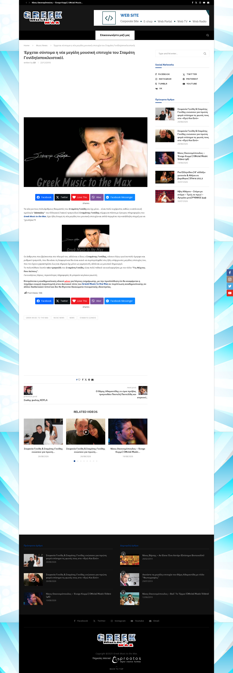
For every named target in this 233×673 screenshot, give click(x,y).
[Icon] (33, 579)
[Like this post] (79, 379)
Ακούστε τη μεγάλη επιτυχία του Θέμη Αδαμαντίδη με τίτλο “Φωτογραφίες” (173, 576)
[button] (26, 2)
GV (34, 62)
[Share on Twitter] (86, 379)
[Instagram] (200, 2)
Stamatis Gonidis (88, 318)
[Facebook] (192, 2)
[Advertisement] (85, 90)
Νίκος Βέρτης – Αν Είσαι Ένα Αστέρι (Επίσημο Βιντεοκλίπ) (173, 555)
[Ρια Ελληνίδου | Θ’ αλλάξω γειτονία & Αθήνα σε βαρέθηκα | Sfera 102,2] (164, 177)
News (72, 318)
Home (26, 45)
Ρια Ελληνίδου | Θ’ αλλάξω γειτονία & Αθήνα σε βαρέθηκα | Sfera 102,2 (191, 175)
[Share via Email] (92, 379)
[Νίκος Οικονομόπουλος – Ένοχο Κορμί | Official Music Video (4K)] (127, 432)
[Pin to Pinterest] (89, 379)
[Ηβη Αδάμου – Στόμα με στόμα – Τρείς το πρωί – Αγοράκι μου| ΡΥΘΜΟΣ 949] (164, 196)
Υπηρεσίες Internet (101, 658)
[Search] (207, 35)
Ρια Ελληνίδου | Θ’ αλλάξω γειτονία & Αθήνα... (52, 3)
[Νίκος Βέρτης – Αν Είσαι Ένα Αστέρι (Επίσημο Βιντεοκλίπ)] (129, 560)
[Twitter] (196, 2)
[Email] (208, 2)
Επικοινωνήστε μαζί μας (115, 35)
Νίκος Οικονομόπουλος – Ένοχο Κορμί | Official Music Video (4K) (193, 156)
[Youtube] (204, 2)
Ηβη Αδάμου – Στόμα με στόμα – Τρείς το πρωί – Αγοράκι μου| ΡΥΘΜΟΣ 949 (192, 194)
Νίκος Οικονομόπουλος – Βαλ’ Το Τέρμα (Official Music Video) (175, 594)
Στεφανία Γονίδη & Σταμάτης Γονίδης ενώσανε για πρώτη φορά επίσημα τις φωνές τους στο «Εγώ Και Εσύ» (193, 114)
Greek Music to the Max (95, 284)
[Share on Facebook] (82, 379)
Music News (42, 45)
